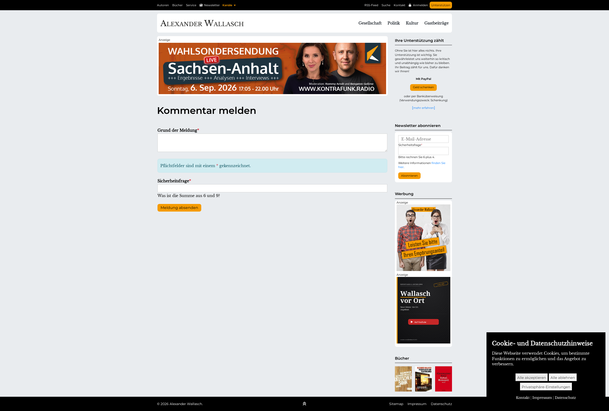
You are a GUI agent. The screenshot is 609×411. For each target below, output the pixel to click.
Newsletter (212, 5)
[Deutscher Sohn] (403, 379)
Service (191, 5)
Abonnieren (409, 175)
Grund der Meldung (178, 130)
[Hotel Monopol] (443, 379)
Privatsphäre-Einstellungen (546, 387)
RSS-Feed (371, 5)
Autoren (163, 5)
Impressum (417, 404)
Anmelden (420, 5)
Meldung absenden (179, 207)
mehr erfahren (423, 107)
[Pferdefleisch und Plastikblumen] (423, 379)
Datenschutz (441, 404)
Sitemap (396, 404)
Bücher (177, 5)
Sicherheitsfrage (174, 181)
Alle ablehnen (562, 377)
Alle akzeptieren (531, 377)
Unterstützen (440, 5)
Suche (386, 5)
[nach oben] (304, 404)
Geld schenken (423, 87)
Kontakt (399, 5)
